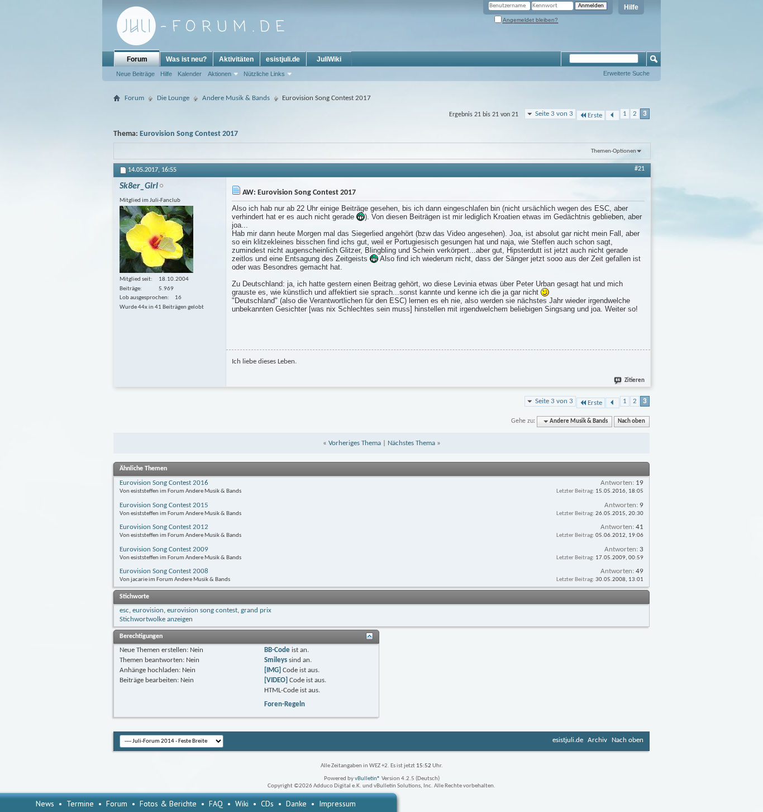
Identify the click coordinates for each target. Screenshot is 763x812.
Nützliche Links (264, 73)
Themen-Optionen (613, 151)
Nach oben (631, 421)
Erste (595, 115)
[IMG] (272, 670)
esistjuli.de (283, 59)
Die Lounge (173, 98)
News (45, 804)
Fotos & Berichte (168, 804)
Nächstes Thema (411, 443)
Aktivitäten (236, 59)
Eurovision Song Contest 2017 (189, 134)
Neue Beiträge (135, 73)
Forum (137, 59)
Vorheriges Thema (354, 443)
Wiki (242, 804)
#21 (640, 169)
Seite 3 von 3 (554, 113)
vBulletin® (367, 779)
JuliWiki (329, 59)
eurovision (148, 610)
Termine (80, 804)
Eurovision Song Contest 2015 (164, 505)
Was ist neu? (186, 59)
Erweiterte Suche (626, 73)
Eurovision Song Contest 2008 (164, 571)
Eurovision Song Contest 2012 (164, 527)
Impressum (337, 804)
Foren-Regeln (284, 704)
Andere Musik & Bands (236, 98)
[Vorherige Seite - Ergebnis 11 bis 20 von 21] (612, 115)
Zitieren (634, 380)
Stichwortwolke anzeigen (156, 619)
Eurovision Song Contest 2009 (164, 549)
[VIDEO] (276, 680)
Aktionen (219, 73)
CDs (267, 804)
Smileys (275, 660)
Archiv (597, 740)
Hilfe (631, 7)
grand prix (256, 610)
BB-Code (277, 650)
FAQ (216, 804)
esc (124, 610)
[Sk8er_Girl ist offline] (156, 239)
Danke (296, 804)
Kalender (190, 73)
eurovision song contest (202, 610)
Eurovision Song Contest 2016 (164, 483)
